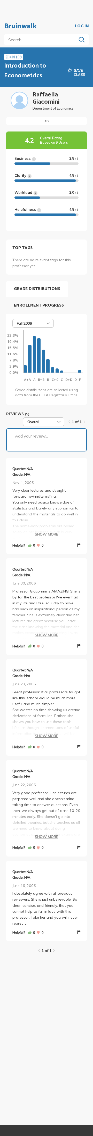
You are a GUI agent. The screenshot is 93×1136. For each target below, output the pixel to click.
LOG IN (82, 26)
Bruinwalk (20, 26)
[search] (41, 39)
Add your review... (31, 436)
